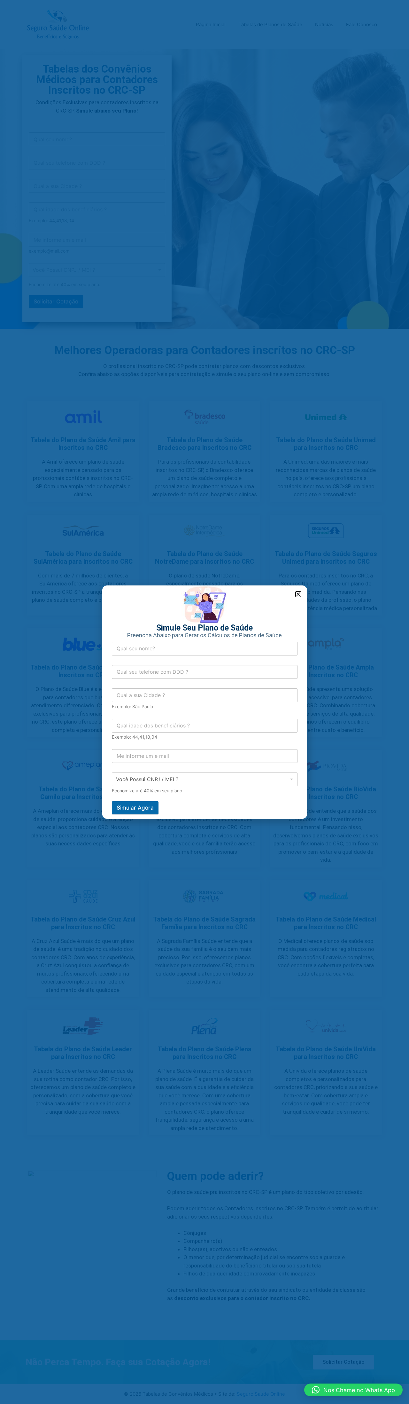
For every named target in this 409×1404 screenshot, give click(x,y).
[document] (204, 702)
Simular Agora (135, 807)
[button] (353, 1390)
